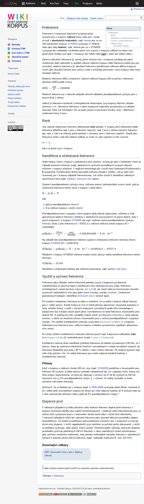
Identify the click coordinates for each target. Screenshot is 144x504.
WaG (43, 3)
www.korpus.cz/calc (53, 337)
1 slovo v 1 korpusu (101, 337)
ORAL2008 (96, 387)
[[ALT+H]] (17, 20)
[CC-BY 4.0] (15, 128)
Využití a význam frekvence (122, 41)
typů (59, 148)
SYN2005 (76, 220)
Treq (65, 3)
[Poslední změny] (46, 494)
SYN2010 (56, 243)
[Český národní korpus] (11, 3)
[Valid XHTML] (89, 494)
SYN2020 (72, 44)
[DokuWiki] (75, 494)
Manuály (16, 44)
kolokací (71, 178)
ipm (69, 54)
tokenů (79, 208)
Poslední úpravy (15, 90)
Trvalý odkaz (14, 102)
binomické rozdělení (110, 322)
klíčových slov (84, 178)
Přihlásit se (138, 9)
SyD (91, 289)
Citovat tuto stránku (17, 106)
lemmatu (46, 223)
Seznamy (16, 61)
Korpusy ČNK (19, 48)
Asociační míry (59, 452)
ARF (129, 438)
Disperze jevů (116, 43)
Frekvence (113, 33)
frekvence (59, 475)
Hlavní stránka (14, 98)
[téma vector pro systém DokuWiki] (60, 494)
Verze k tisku (14, 74)
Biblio (99, 3)
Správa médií (14, 94)
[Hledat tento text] (141, 17)
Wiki (76, 3)
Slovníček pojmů (20, 57)
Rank (113, 35)
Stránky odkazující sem (19, 86)
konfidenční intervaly (110, 315)
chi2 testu (121, 269)
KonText (54, 3)
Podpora (87, 3)
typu (98, 282)
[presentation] (56, 88)
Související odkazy (121, 46)
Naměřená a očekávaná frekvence (125, 38)
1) (119, 393)
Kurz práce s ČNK (21, 52)
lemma (87, 40)
